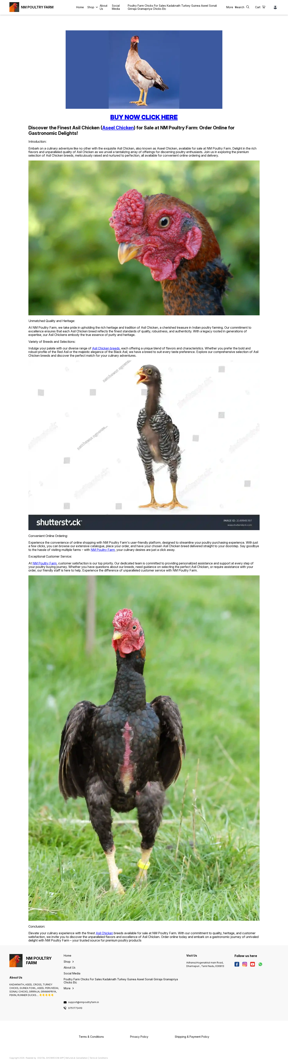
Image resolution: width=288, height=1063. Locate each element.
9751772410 (75, 1008)
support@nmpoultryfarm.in (83, 1002)
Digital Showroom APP (50, 1058)
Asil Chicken (104, 933)
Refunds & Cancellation (76, 1058)
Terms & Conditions (99, 1058)
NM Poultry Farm (103, 550)
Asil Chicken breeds (106, 348)
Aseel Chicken (118, 128)
